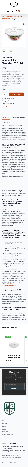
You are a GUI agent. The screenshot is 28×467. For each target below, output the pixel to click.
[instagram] (24, 406)
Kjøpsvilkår (5, 426)
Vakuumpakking (6, 18)
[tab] (6, 118)
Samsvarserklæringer (7, 434)
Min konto (4, 423)
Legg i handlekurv (16, 94)
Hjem (3, 16)
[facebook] (18, 406)
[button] (24, 24)
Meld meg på (14, 388)
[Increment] (6, 94)
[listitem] (14, 349)
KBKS (7, 106)
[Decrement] (3, 94)
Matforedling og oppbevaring (14, 16)
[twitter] (21, 406)
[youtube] (21, 409)
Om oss (4, 429)
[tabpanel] (14, 222)
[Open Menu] (8, 10)
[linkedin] (18, 409)
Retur (3, 437)
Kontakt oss (5, 431)
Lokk (13, 18)
